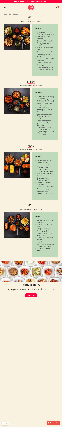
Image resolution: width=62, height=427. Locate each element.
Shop (10, 14)
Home (5, 14)
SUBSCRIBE (31, 295)
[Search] (51, 7)
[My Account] (54, 7)
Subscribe (15, 14)
